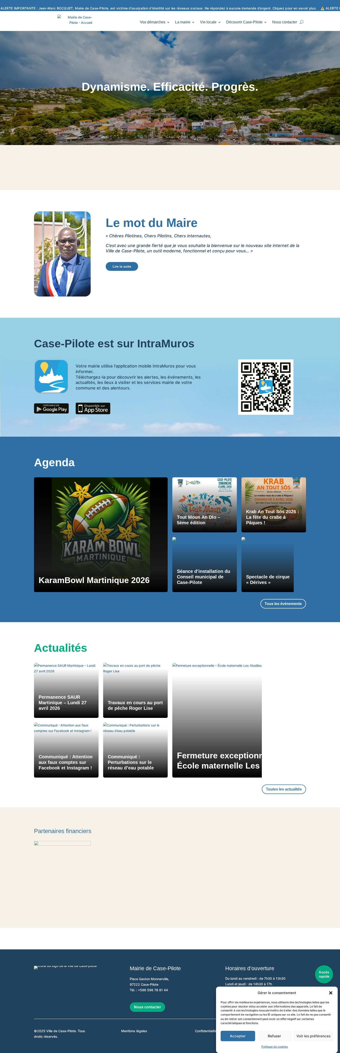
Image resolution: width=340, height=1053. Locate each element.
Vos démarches (152, 22)
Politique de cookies (274, 1046)
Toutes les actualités (284, 789)
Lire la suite (122, 266)
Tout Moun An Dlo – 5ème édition (198, 520)
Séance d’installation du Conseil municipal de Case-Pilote (203, 577)
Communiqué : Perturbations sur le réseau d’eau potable (131, 762)
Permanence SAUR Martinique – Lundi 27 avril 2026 (63, 703)
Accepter (238, 1036)
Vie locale (208, 22)
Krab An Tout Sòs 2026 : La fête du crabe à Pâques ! (272, 517)
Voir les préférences (314, 1036)
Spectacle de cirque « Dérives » (268, 579)
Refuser (274, 1036)
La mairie (182, 22)
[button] (330, 993)
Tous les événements (283, 604)
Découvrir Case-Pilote (244, 22)
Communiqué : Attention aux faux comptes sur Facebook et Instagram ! (66, 762)
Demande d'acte (211, 167)
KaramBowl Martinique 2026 (94, 580)
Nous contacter (284, 22)
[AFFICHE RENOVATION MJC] (62, 844)
